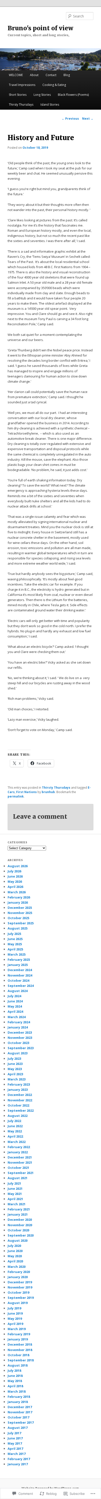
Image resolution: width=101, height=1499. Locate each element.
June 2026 (15, 876)
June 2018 (15, 1375)
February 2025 (19, 959)
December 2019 (20, 1282)
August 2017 (17, 1427)
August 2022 (17, 1115)
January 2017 (18, 1464)
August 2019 (17, 1303)
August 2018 (17, 1365)
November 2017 (20, 1412)
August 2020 (17, 1240)
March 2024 (16, 1017)
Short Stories (17, 95)
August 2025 (17, 928)
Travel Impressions (22, 85)
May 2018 (15, 1381)
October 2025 (18, 918)
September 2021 (21, 1173)
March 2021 (16, 1204)
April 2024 (15, 1011)
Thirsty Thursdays (21, 104)
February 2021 (19, 1209)
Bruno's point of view (40, 28)
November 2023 (20, 1037)
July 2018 (14, 1370)
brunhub (48, 792)
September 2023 (21, 1048)
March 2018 (16, 1391)
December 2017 (20, 1407)
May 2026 (15, 881)
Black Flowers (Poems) (73, 95)
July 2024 (14, 996)
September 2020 (21, 1235)
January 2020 (18, 1277)
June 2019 (15, 1313)
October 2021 (18, 1167)
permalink (16, 796)
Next (87, 118)
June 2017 (15, 1438)
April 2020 (15, 1261)
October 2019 (18, 1292)
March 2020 (16, 1266)
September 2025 (21, 923)
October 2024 (18, 980)
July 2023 (14, 1058)
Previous (70, 118)
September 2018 (21, 1360)
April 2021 (15, 1199)
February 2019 (19, 1334)
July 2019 (14, 1308)
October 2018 (18, 1355)
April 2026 (15, 886)
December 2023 (20, 1032)
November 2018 (20, 1350)
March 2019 (16, 1329)
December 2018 (20, 1344)
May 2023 (15, 1069)
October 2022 (18, 1105)
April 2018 (15, 1386)
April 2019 (15, 1323)
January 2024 (18, 1027)
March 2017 (16, 1453)
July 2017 (14, 1433)
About (34, 75)
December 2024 (20, 970)
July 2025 (14, 933)
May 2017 (15, 1443)
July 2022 (14, 1121)
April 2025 (15, 949)
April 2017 (15, 1448)
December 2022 (20, 1094)
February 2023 (19, 1084)
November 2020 (20, 1225)
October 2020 (18, 1230)
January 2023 (18, 1089)
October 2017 (18, 1417)
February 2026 (19, 897)
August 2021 (17, 1178)
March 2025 (16, 954)
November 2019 (20, 1287)
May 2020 (15, 1256)
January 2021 (18, 1214)
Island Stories (49, 104)
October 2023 (18, 1043)
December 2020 (20, 1219)
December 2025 (20, 907)
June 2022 (15, 1126)
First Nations (26, 792)
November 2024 (20, 975)
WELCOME (16, 75)
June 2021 (15, 1188)
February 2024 (19, 1022)
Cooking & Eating (54, 85)
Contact (51, 75)
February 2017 (19, 1459)
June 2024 (15, 1001)
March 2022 (16, 1142)
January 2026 (18, 902)
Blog (66, 75)
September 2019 (21, 1297)
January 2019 (18, 1339)
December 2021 (20, 1157)
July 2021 (14, 1183)
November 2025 (20, 913)
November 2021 (20, 1162)
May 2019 (15, 1318)
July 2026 (14, 871)
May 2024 (15, 1006)
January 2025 (18, 964)
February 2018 (19, 1396)
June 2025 (15, 939)
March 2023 (16, 1079)
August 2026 (17, 866)
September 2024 (21, 985)
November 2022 (20, 1100)
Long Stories (42, 95)
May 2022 (15, 1131)
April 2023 (15, 1074)
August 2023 (17, 1053)
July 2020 (14, 1245)
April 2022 (15, 1136)
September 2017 (21, 1422)
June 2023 (15, 1063)
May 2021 (15, 1193)
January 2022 (18, 1152)
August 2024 (17, 991)
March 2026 (16, 892)
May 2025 (15, 944)
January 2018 (18, 1402)
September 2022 (21, 1110)
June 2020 (15, 1251)
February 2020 (19, 1272)
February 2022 (19, 1147)
